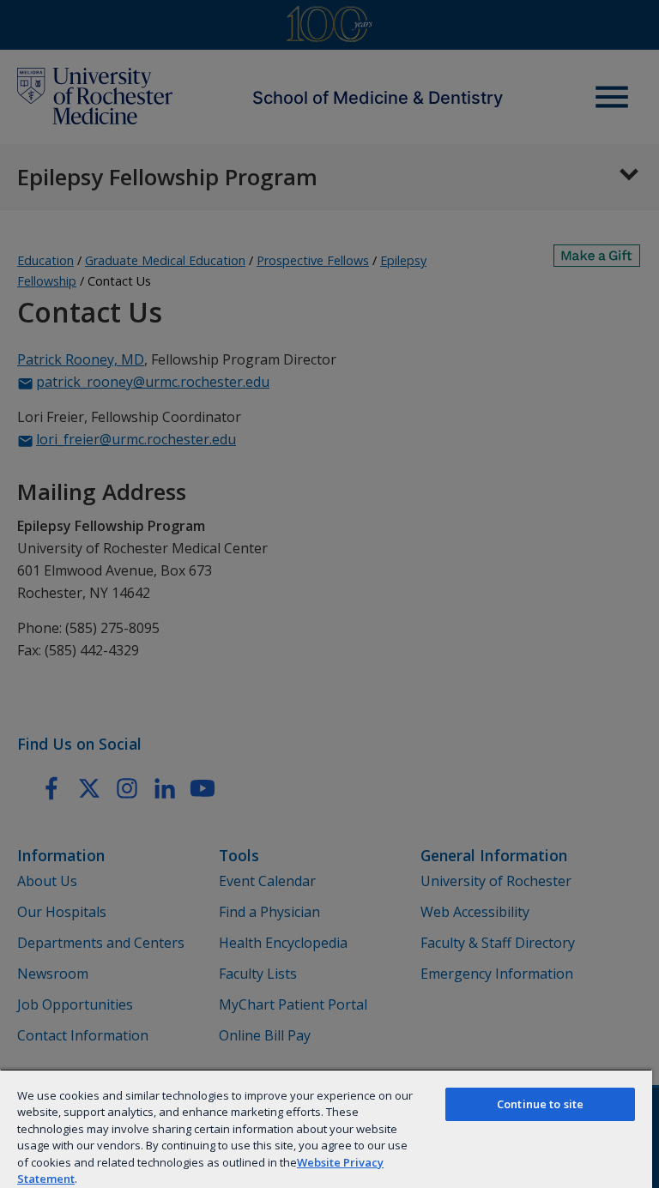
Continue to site (540, 1104)
